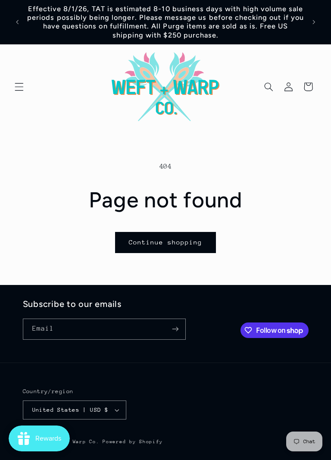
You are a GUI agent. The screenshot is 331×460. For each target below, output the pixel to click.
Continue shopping (166, 242)
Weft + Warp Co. (76, 441)
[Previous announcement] (17, 22)
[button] (19, 87)
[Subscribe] (175, 329)
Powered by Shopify (132, 441)
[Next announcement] (313, 22)
